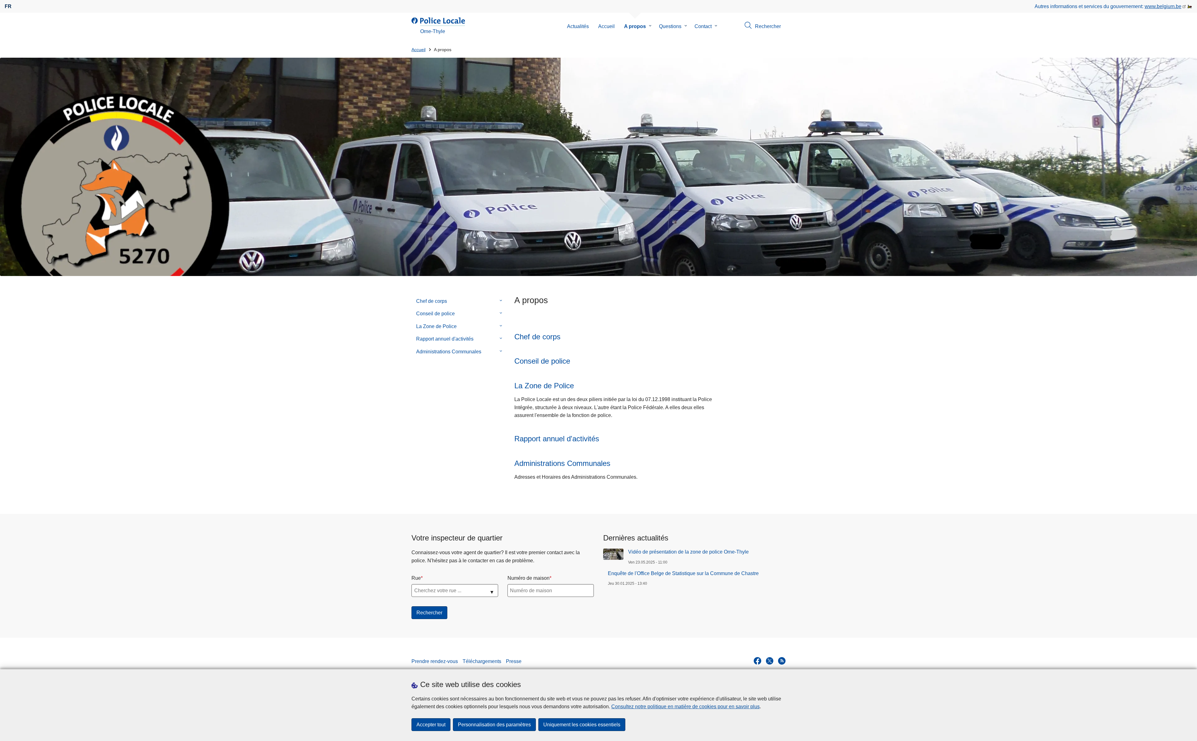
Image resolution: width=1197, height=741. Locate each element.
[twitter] (769, 661)
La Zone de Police (436, 326)
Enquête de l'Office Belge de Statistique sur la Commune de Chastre (683, 573)
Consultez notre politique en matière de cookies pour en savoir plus (685, 706)
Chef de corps (431, 301)
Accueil (606, 26)
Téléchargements (482, 661)
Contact (703, 26)
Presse (514, 661)
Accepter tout (430, 724)
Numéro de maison (528, 578)
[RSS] (782, 661)
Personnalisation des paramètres (494, 724)
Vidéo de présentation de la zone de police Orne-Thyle (688, 552)
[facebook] (757, 661)
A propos (635, 26)
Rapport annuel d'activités (445, 338)
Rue (416, 578)
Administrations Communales (448, 351)
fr (8, 6)
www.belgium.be (1163, 6)
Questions (670, 26)
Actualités (578, 26)
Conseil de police (435, 313)
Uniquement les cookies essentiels (581, 724)
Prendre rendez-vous (434, 661)
